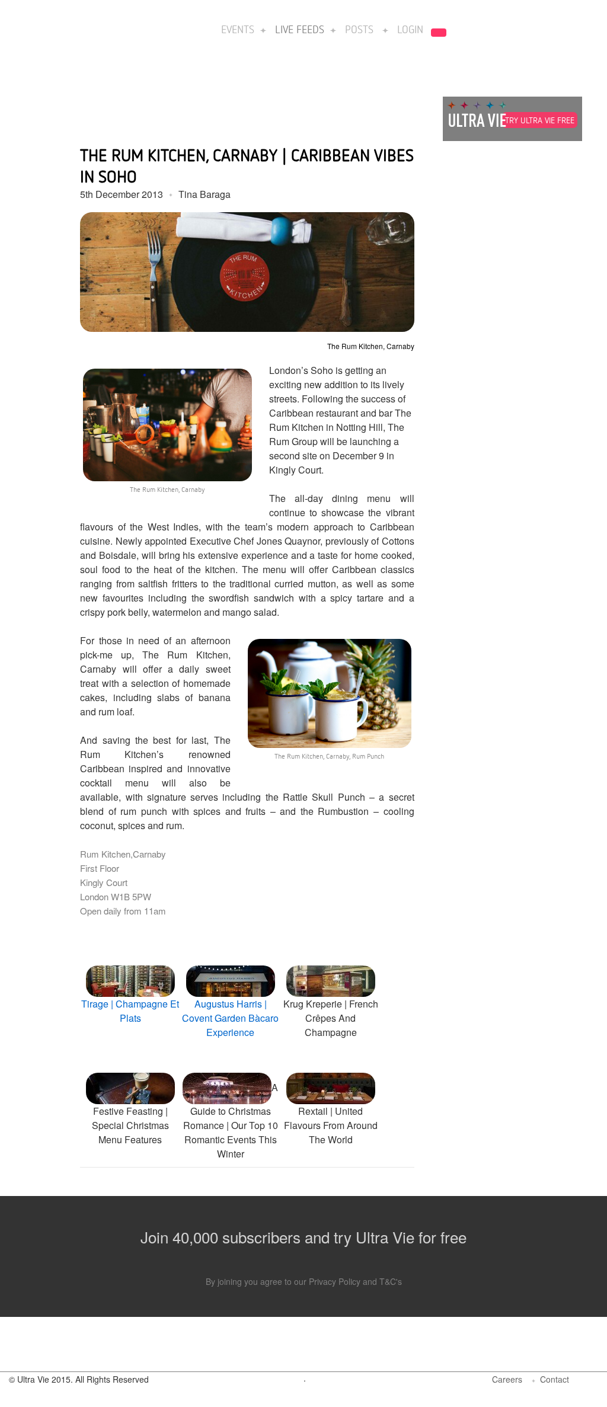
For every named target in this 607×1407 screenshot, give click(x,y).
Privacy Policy (334, 1281)
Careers (507, 1379)
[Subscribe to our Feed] (588, 1381)
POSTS (359, 29)
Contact (554, 1379)
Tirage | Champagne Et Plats (130, 1011)
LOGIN (410, 29)
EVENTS (237, 29)
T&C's (390, 1281)
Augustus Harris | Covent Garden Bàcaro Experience (230, 1018)
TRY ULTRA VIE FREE (539, 120)
